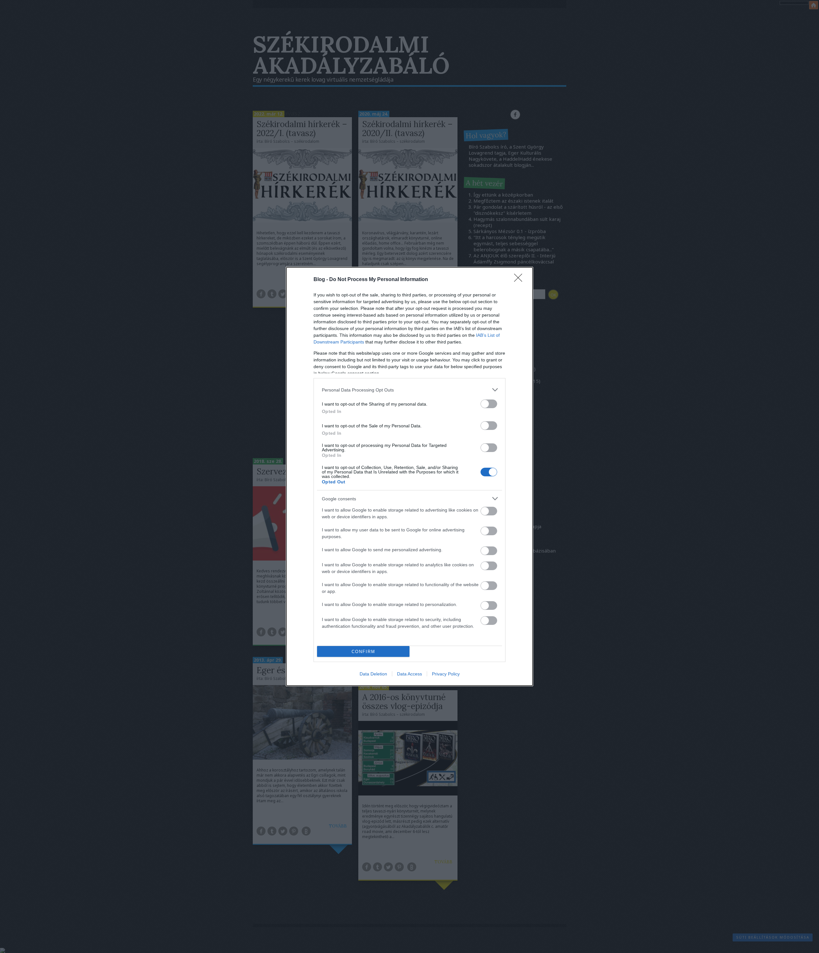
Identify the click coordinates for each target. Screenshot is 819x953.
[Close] (520, 280)
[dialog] (409, 476)
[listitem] (409, 389)
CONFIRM (363, 651)
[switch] (489, 404)
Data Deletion (373, 673)
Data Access (409, 673)
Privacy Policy (446, 673)
